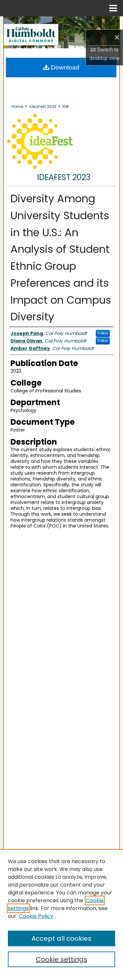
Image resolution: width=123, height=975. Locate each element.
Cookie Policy (36, 916)
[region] (61, 912)
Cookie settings (61, 959)
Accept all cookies (61, 938)
